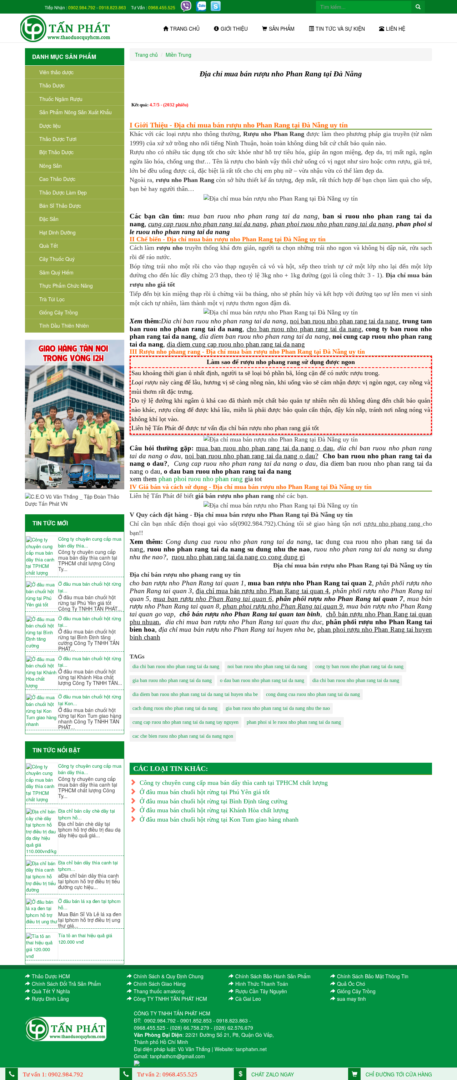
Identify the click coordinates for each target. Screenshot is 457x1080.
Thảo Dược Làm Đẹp (63, 192)
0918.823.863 (112, 7)
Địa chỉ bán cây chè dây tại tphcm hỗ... (86, 814)
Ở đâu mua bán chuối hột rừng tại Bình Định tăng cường (213, 801)
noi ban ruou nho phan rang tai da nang (267, 666)
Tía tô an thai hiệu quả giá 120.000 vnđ (85, 938)
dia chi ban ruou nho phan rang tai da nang (175, 666)
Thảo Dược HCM (51, 976)
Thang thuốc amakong (159, 991)
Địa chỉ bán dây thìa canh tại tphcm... (88, 866)
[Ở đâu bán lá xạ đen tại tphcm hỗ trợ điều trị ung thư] (41, 912)
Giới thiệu (234, 28)
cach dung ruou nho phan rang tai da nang (174, 708)
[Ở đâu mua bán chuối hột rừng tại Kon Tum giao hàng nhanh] (41, 710)
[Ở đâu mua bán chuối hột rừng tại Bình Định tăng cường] (41, 632)
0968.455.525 (161, 7)
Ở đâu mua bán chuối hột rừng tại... (89, 587)
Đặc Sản (49, 218)
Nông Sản (50, 165)
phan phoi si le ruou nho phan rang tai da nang (294, 722)
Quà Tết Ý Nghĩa (51, 991)
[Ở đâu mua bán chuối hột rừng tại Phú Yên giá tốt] (41, 595)
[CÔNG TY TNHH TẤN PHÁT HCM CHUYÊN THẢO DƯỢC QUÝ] (65, 27)
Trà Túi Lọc (52, 299)
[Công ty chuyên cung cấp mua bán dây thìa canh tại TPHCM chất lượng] (41, 556)
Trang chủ (185, 28)
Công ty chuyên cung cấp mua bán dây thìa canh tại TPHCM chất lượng (234, 782)
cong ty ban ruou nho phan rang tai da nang (359, 666)
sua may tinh (351, 998)
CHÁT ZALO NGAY (272, 1074)
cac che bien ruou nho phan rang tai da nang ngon (182, 736)
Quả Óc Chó (351, 983)
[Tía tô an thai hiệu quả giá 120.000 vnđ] (41, 946)
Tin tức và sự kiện (340, 28)
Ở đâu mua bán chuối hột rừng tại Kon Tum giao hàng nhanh (219, 819)
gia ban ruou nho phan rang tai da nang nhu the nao (278, 708)
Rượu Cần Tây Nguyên (261, 991)
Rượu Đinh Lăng (50, 998)
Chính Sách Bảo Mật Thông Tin (372, 976)
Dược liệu (50, 125)
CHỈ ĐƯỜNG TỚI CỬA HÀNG (398, 1074)
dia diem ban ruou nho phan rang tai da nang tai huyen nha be (195, 694)
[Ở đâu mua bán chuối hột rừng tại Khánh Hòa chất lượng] (41, 672)
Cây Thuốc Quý (57, 258)
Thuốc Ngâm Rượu (60, 98)
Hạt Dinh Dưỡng (57, 232)
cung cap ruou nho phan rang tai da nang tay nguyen (185, 722)
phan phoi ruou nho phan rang (201, 479)
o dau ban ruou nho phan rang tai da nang (262, 680)
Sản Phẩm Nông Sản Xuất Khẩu (75, 112)
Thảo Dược (52, 85)
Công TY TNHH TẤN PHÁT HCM (170, 998)
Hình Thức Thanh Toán (261, 983)
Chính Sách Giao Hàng (160, 983)
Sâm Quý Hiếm (56, 272)
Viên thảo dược (56, 72)
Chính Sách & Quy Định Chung (169, 976)
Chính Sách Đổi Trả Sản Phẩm (66, 983)
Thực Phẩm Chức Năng (66, 285)
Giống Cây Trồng (58, 312)
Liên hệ (395, 28)
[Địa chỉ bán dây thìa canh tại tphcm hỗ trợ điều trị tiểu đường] (41, 876)
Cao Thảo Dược (57, 178)
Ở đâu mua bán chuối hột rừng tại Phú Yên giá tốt (205, 792)
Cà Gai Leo (248, 998)
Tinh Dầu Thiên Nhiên (64, 325)
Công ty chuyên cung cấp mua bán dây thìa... (89, 542)
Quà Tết (48, 245)
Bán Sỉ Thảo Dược (60, 205)
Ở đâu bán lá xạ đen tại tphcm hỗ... (89, 904)
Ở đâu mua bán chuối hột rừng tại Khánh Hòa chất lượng (214, 810)
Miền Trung (178, 54)
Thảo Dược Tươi (57, 138)
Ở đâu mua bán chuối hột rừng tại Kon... (89, 700)
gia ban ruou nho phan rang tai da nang (172, 680)
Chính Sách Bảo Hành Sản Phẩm (273, 976)
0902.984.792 (81, 7)
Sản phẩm (282, 28)
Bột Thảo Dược (56, 152)
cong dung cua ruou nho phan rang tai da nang (313, 694)
